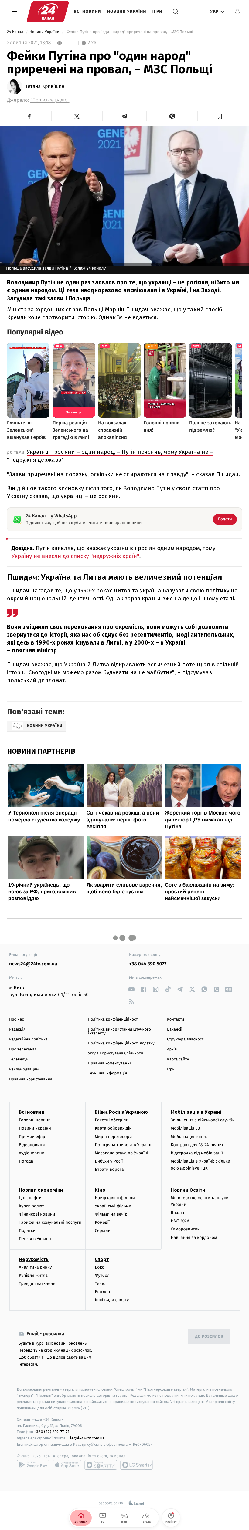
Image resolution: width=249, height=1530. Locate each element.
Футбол (102, 1275)
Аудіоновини (31, 1153)
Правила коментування (110, 1063)
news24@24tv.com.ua (33, 964)
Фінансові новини (37, 1214)
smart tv (100, 1465)
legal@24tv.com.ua (87, 1438)
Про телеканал (23, 1049)
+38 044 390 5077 (147, 964)
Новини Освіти (188, 1190)
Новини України (126, 11)
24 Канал (15, 32)
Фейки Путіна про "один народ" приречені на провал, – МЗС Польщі (129, 32)
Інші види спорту (112, 1300)
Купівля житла (33, 1275)
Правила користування (30, 1079)
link (131, 989)
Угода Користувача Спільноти (115, 1053)
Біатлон (102, 1291)
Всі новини (87, 11)
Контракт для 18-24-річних (197, 1144)
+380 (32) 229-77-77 (52, 1431)
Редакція (17, 1029)
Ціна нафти (30, 1197)
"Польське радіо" (50, 100)
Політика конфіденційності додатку (121, 1043)
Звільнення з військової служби (203, 1120)
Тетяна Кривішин (44, 86)
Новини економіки (41, 1190)
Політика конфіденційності (113, 1019)
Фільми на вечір (111, 1214)
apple (67, 1465)
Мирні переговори (113, 1136)
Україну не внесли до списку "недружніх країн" (75, 556)
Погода (26, 1161)
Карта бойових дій (113, 1128)
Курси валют (31, 1206)
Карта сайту (178, 1059)
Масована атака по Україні (121, 1153)
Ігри (157, 11)
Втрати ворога (109, 1169)
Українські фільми (113, 1206)
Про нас (16, 1019)
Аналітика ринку (35, 1267)
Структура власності (186, 1039)
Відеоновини (32, 1144)
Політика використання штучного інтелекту (119, 1031)
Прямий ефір (32, 1136)
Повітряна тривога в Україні (123, 1144)
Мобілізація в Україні (196, 1112)
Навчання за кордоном (194, 1237)
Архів (172, 1049)
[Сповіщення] (237, 11)
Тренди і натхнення (38, 1283)
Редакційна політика (28, 1039)
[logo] (48, 11)
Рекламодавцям (24, 1069)
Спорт (102, 1259)
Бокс (99, 1267)
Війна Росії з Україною (121, 1112)
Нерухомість (34, 1259)
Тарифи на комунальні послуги (50, 1222)
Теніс (100, 1283)
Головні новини (35, 1120)
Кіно (100, 1190)
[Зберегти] (220, 116)
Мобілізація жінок (189, 1136)
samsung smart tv (136, 1465)
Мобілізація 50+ (186, 1128)
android (33, 1465)
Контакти (175, 1019)
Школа (177, 1212)
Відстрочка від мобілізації (197, 1153)
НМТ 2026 (180, 1220)
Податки (27, 1230)
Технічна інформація (107, 1073)
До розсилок (209, 1336)
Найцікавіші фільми (115, 1197)
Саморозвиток (185, 1229)
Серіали (103, 1230)
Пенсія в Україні (35, 1238)
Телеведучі (19, 1059)
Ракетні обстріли (111, 1120)
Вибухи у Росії (109, 1161)
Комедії (102, 1222)
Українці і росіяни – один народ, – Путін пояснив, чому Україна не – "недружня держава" (110, 455)
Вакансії (174, 1029)
